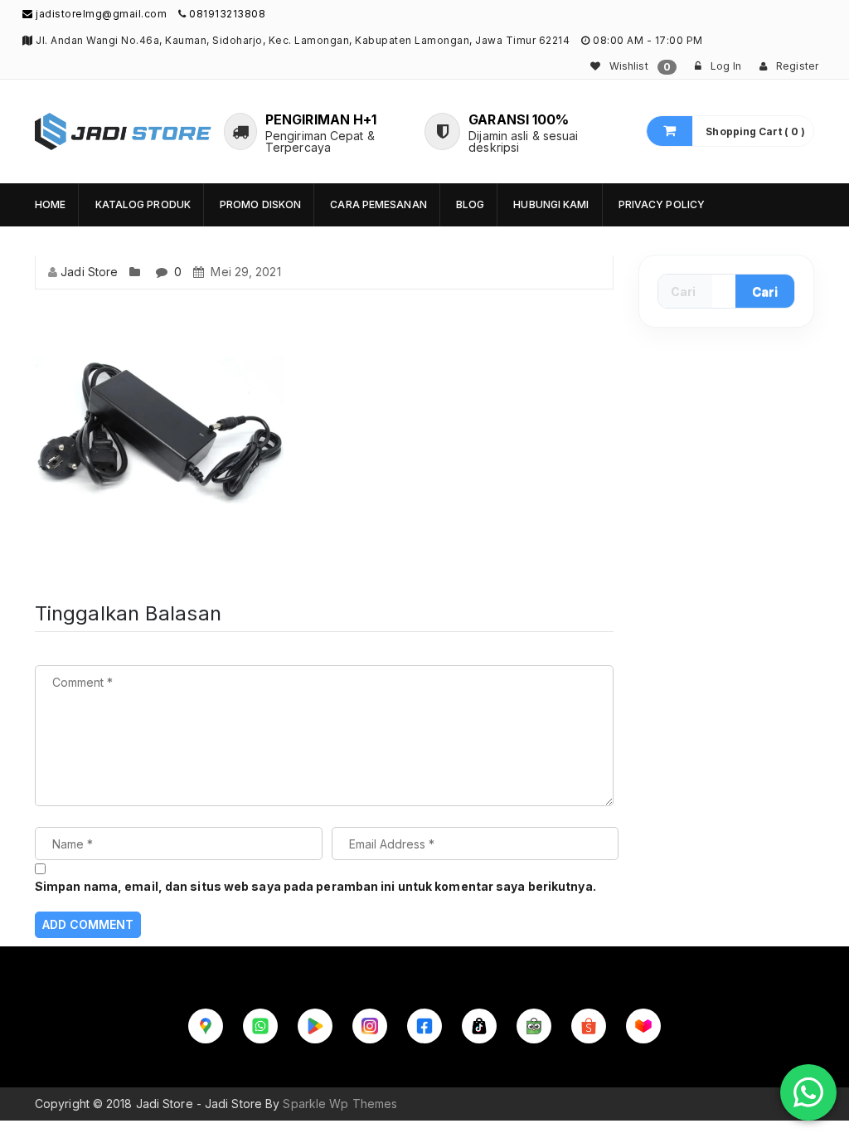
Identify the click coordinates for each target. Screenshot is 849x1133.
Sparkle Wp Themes (340, 1104)
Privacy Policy (662, 204)
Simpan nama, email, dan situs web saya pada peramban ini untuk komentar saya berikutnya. (315, 886)
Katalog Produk (143, 204)
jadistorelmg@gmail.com (100, 13)
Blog (470, 204)
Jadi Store (89, 272)
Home (50, 204)
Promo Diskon (260, 204)
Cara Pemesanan (378, 204)
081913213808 (227, 13)
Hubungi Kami (551, 204)
